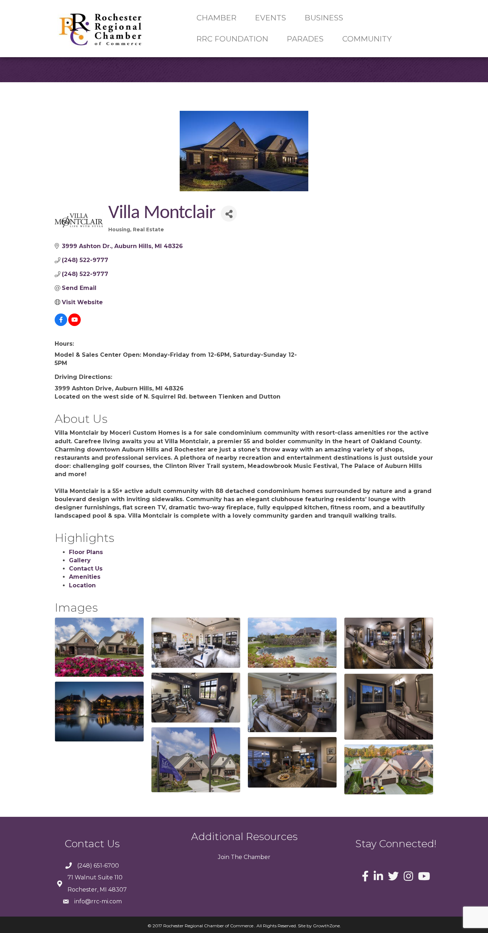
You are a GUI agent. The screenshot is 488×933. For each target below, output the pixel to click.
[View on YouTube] (74, 324)
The (235, 857)
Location (82, 585)
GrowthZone (326, 925)
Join (223, 857)
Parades (305, 38)
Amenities (84, 576)
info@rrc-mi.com (98, 901)
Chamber (256, 857)
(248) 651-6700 (98, 865)
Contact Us (86, 568)
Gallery (80, 560)
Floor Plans (86, 552)
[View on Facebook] (61, 324)
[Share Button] (229, 214)
